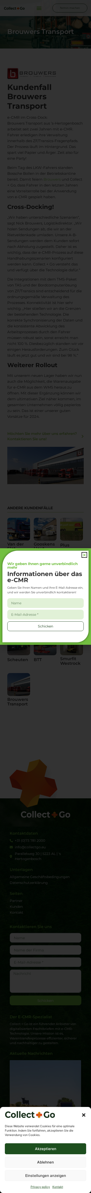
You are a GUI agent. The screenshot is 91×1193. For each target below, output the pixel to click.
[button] (83, 1115)
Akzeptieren (45, 1148)
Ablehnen (45, 1162)
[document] (45, 596)
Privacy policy (40, 1187)
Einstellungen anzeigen (45, 1175)
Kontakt (57, 1187)
